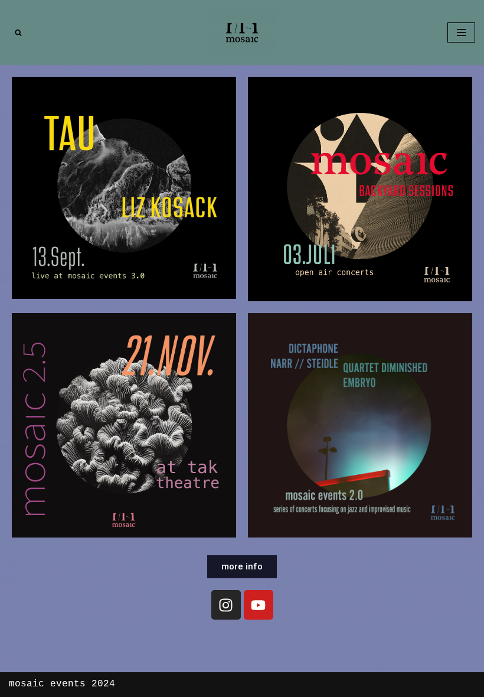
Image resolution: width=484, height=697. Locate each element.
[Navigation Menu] (461, 32)
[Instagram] (226, 605)
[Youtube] (258, 605)
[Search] (18, 32)
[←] (242, 32)
